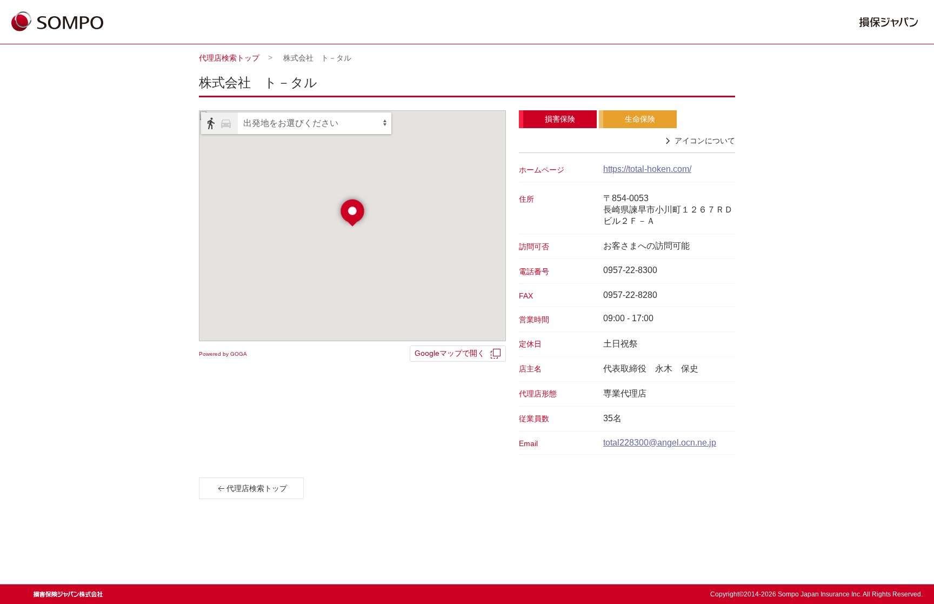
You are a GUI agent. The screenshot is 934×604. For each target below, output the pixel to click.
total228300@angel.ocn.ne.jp (659, 442)
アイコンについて (705, 140)
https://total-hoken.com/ (647, 169)
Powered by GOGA (223, 354)
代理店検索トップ (229, 58)
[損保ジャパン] (57, 22)
